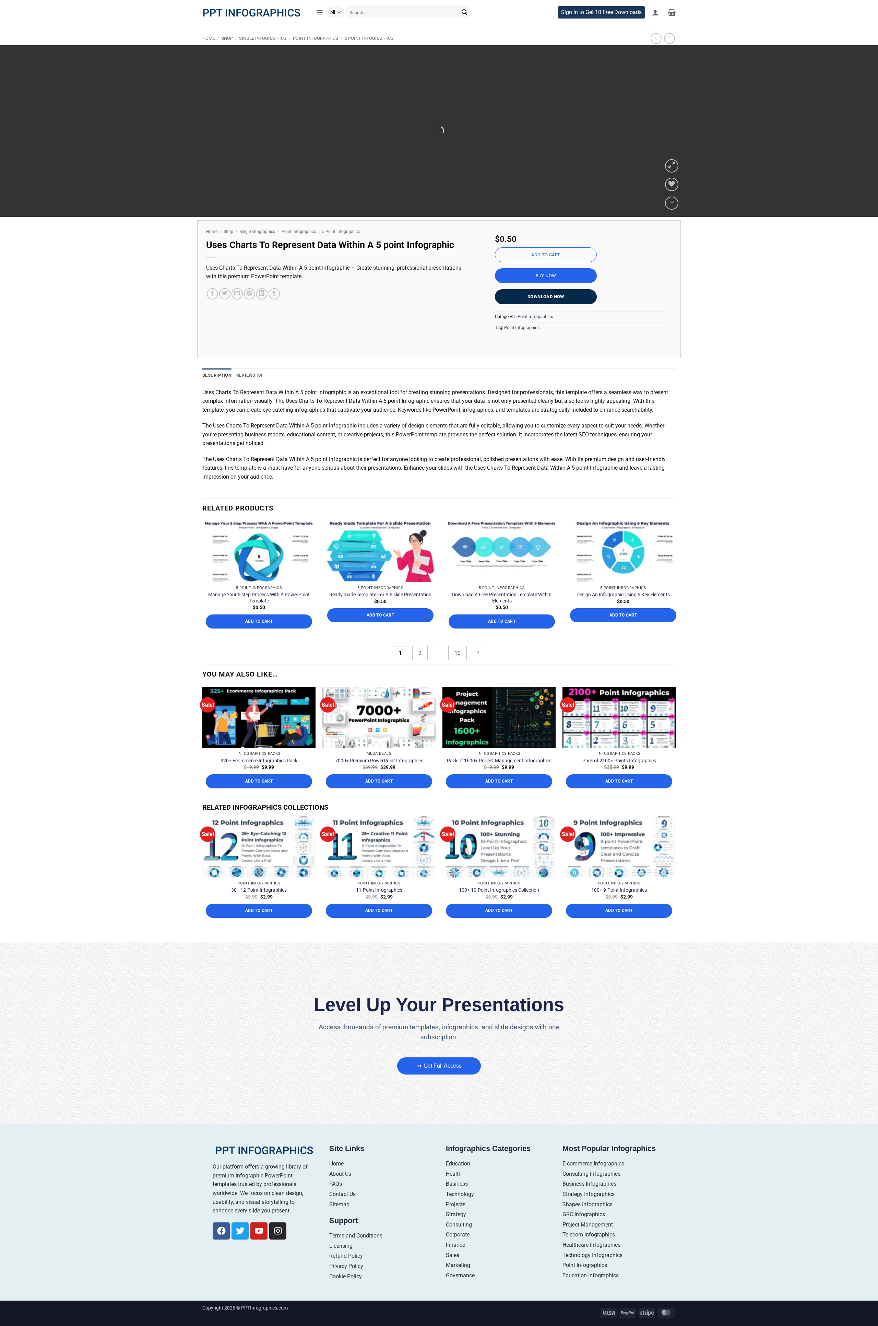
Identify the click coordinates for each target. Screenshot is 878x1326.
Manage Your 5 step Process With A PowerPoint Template (259, 612)
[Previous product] (669, 52)
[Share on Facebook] (212, 308)
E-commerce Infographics (593, 1178)
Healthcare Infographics (591, 1259)
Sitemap (339, 1218)
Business (457, 1198)
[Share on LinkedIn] (262, 308)
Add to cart (545, 269)
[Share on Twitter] (224, 308)
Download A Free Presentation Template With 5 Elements (501, 612)
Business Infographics (589, 1198)
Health (454, 1188)
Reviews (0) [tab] (249, 389)
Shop (227, 52)
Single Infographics (262, 52)
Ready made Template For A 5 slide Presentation (380, 609)
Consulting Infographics (591, 1188)
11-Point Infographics (379, 904)
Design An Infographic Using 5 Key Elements (623, 609)
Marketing (458, 1279)
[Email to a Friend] (237, 308)
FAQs (335, 1198)
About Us (340, 1188)
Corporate (458, 1249)
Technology (460, 1208)
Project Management (587, 1238)
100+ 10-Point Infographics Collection (499, 904)
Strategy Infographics (588, 1208)
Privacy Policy (346, 1280)
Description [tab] (217, 389)
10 (457, 667)
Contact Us (342, 1208)
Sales (452, 1269)
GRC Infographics (583, 1228)
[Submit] (464, 27)
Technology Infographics (592, 1269)
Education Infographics (590, 1289)
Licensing (341, 1260)
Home (208, 52)
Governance (460, 1289)
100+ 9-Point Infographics (619, 904)
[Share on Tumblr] (274, 308)
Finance (455, 1259)
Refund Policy (346, 1270)
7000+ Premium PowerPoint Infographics (379, 774)
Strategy (456, 1228)
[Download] (671, 217)
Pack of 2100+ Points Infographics (619, 774)
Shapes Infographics (587, 1218)
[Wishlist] (671, 199)
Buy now (546, 290)
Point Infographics (315, 52)
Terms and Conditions (355, 1250)
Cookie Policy (345, 1290)
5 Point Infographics (369, 52)
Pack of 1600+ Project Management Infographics (499, 774)
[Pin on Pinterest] (249, 308)
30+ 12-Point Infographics (259, 904)
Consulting (459, 1238)
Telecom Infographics (588, 1249)
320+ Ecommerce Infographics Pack (259, 774)
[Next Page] (478, 667)
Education (458, 1178)
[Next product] (656, 52)
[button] (319, 27)
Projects (455, 1218)
